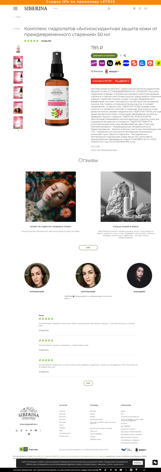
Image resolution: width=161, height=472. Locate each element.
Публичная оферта (96, 419)
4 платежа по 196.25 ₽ (102, 81)
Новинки (62, 411)
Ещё (60, 430)
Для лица (62, 414)
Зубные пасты (64, 436)
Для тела (62, 419)
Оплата (92, 414)
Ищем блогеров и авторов (129, 437)
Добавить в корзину (104, 56)
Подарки (62, 428)
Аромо (61, 425)
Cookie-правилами (115, 464)
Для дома (62, 422)
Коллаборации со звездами (130, 440)
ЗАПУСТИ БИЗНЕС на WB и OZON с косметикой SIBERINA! (132, 420)
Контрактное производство (130, 417)
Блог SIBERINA (125, 426)
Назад (18, 17)
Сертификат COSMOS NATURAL (131, 432)
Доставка (93, 411)
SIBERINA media (95, 439)
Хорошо (138, 463)
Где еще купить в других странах (101, 428)
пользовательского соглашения (92, 456)
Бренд (123, 411)
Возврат (92, 417)
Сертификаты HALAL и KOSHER (131, 434)
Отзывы (92, 437)
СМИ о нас (93, 431)
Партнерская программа (129, 443)
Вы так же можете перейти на (83, 450)
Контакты (124, 423)
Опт (122, 414)
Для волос (62, 417)
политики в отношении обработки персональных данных (55, 456)
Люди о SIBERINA (96, 434)
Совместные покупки (128, 429)
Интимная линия (65, 433)
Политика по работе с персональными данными (103, 422)
